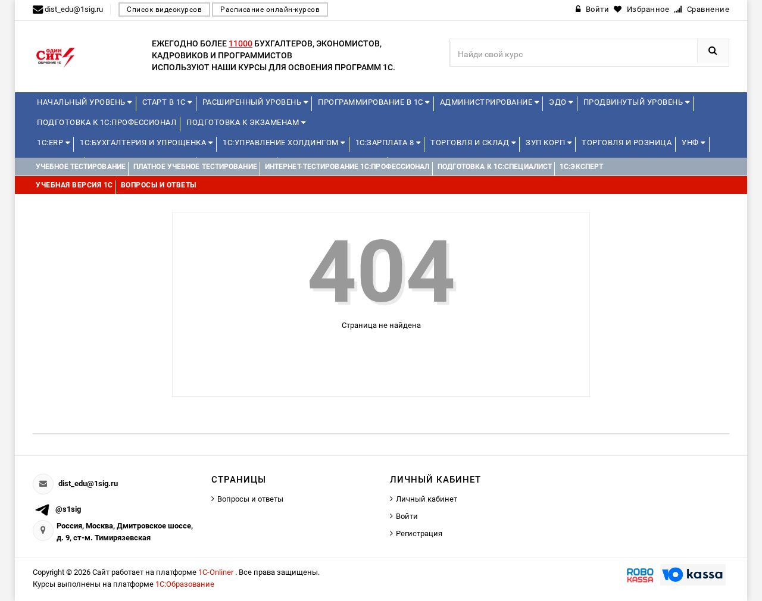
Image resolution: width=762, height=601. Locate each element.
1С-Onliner (216, 572)
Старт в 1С (165, 102)
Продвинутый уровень (634, 102)
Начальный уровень (82, 102)
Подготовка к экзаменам (243, 122)
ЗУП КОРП (546, 142)
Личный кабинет (426, 498)
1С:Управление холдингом (282, 142)
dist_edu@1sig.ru (88, 483)
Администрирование (487, 102)
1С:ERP (51, 142)
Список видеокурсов (164, 9)
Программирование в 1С (371, 102)
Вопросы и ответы (250, 498)
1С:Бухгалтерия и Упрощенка (144, 142)
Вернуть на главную (386, 355)
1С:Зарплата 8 (385, 142)
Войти (407, 516)
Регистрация (419, 533)
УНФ (691, 142)
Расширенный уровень (253, 102)
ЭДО (559, 102)
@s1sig (68, 509)
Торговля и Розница (627, 142)
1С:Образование (184, 584)
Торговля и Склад (470, 142)
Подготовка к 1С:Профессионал (106, 122)
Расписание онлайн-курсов (270, 9)
